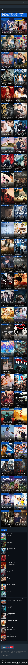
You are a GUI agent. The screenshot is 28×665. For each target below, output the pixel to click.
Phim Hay (4, 660)
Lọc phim (4, 9)
